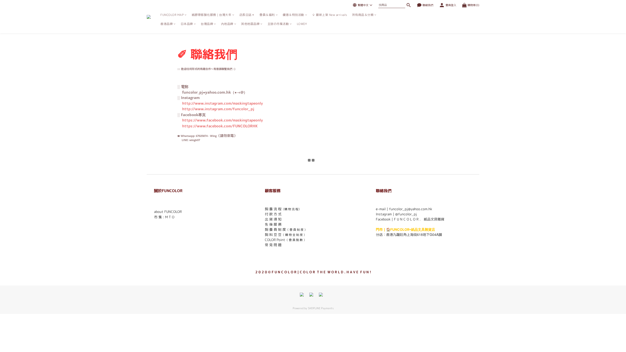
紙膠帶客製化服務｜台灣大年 (212, 15)
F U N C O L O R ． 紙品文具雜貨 (419, 219)
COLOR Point (275, 239)
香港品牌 (166, 24)
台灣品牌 (207, 24)
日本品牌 (187, 24)
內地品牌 (227, 24)
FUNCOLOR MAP (172, 15)
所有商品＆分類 (363, 15)
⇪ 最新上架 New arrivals (329, 15)
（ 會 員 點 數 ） (295, 240)
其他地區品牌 (250, 24)
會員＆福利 (267, 15)
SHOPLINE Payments (321, 308)
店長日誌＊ (247, 15)
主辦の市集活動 (278, 24)
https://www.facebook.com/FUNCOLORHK (219, 126)
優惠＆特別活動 (293, 15)
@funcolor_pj (406, 214)
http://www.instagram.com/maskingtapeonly (222, 103)
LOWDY (302, 24)
